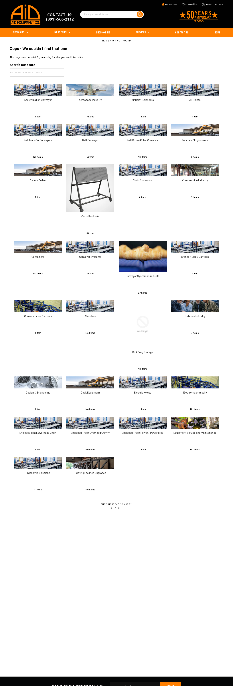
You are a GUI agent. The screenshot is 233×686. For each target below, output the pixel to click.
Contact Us (181, 32)
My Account (171, 4)
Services (141, 32)
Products (19, 32)
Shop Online (103, 32)
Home (217, 32)
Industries (60, 32)
